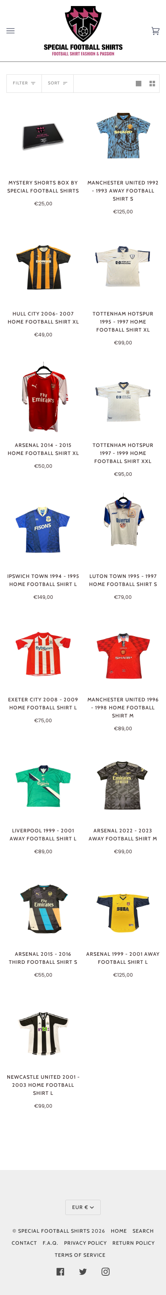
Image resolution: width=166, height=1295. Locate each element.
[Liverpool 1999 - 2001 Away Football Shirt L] (43, 783)
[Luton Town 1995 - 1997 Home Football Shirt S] (123, 529)
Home (119, 1231)
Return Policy (133, 1243)
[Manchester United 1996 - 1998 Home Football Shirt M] (123, 652)
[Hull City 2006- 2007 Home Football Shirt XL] (43, 266)
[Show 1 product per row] (138, 83)
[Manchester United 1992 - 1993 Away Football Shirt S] (123, 135)
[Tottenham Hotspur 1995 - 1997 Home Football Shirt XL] (123, 266)
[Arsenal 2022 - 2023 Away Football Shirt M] (123, 783)
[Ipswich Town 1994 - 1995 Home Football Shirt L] (43, 529)
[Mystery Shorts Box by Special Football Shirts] (43, 135)
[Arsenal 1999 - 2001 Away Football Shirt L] (123, 907)
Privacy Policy (85, 1243)
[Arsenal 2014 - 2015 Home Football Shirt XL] (43, 398)
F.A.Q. (50, 1243)
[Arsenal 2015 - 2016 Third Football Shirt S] (43, 907)
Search (143, 1231)
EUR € (80, 1207)
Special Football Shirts (54, 1231)
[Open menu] (18, 30)
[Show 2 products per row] (152, 83)
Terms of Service (80, 1255)
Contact (24, 1243)
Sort (54, 83)
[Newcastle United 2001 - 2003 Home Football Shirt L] (43, 1030)
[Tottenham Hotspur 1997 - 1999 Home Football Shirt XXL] (123, 398)
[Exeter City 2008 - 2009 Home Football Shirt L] (43, 652)
